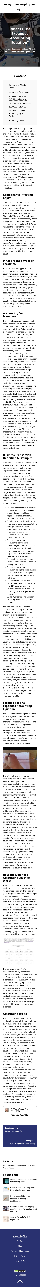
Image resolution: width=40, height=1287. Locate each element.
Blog (20, 1246)
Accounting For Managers (19, 92)
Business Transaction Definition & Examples (18, 97)
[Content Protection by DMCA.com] (20, 1272)
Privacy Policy (20, 1256)
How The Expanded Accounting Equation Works (17, 113)
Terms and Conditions (20, 1251)
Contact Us (20, 1261)
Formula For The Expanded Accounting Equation (20, 105)
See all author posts (19, 1114)
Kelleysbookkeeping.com (20, 4)
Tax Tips (20, 1241)
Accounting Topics (16, 120)
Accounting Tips (20, 1236)
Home (7, 49)
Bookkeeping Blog (19, 49)
